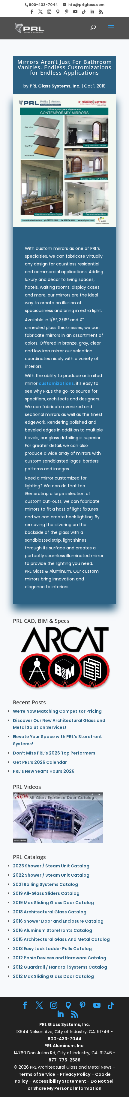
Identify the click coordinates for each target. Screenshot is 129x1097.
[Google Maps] (58, 12)
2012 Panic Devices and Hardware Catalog (59, 958)
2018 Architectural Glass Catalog (49, 912)
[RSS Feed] (101, 12)
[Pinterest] (66, 12)
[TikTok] (84, 12)
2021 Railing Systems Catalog (45, 884)
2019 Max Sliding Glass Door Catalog (53, 903)
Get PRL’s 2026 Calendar (40, 762)
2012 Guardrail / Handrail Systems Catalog (60, 967)
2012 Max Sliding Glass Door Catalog (53, 976)
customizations (56, 383)
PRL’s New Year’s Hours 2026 (43, 771)
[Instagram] (49, 12)
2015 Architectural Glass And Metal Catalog (61, 939)
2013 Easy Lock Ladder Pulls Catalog (52, 949)
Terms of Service (37, 1074)
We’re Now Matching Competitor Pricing (57, 711)
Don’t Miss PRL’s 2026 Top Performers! (55, 753)
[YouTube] (75, 12)
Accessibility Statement (60, 1081)
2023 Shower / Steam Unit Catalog (51, 866)
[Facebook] (32, 12)
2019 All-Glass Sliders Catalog (46, 893)
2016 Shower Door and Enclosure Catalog (58, 921)
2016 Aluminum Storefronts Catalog (52, 930)
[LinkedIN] (92, 12)
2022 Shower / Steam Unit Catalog (51, 875)
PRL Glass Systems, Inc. (55, 86)
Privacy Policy (75, 1074)
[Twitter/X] (40, 12)
